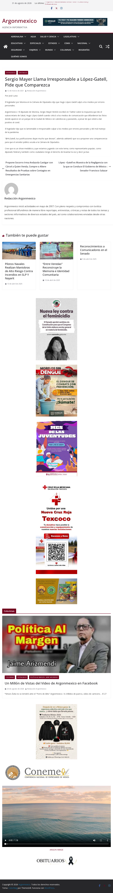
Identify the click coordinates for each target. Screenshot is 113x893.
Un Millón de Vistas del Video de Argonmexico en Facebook (51, 683)
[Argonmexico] (5, 46)
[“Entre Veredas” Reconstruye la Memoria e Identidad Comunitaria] (56, 243)
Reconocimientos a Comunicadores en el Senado (93, 249)
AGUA (33, 36)
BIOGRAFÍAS (84, 50)
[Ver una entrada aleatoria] (107, 46)
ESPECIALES (35, 43)
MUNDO (49, 50)
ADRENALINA (17, 36)
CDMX (67, 43)
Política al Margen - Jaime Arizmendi (44, 677)
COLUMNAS (65, 50)
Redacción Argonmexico (36, 91)
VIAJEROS (33, 50)
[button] (24, 37)
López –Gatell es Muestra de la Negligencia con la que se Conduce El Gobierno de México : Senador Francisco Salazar (83, 166)
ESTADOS (52, 43)
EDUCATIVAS (17, 43)
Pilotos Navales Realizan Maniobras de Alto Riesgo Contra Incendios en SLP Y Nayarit (19, 271)
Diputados (23, 73)
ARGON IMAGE (56, 849)
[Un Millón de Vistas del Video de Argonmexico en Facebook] (56, 644)
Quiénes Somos (19, 56)
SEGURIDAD (16, 50)
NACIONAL (82, 43)
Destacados (10, 73)
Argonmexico (19, 20)
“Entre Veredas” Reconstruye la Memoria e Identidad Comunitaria (56, 269)
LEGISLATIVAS (70, 36)
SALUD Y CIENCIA (48, 36)
